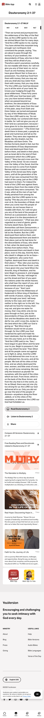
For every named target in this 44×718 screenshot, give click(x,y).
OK (37, 694)
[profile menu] (37, 4)
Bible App (13, 581)
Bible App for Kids (29, 581)
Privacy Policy (27, 696)
